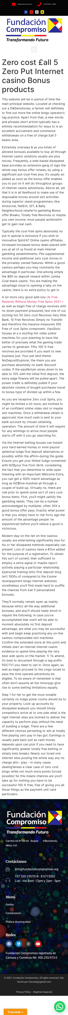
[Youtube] (42, 12)
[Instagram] (37, 12)
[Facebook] (9, 943)
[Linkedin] (31, 12)
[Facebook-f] (26, 12)
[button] (34, 49)
